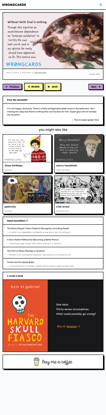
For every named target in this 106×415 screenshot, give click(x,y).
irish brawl (62, 206)
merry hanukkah (66, 165)
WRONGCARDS (14, 4)
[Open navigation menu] (101, 5)
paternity (10, 206)
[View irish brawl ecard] (79, 189)
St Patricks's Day (62, 211)
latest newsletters (16, 220)
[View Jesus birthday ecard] (27, 148)
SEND (55, 86)
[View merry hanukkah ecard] (79, 148)
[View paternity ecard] (27, 189)
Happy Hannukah (63, 170)
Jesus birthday (13, 165)
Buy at (69, 327)
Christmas (8, 170)
